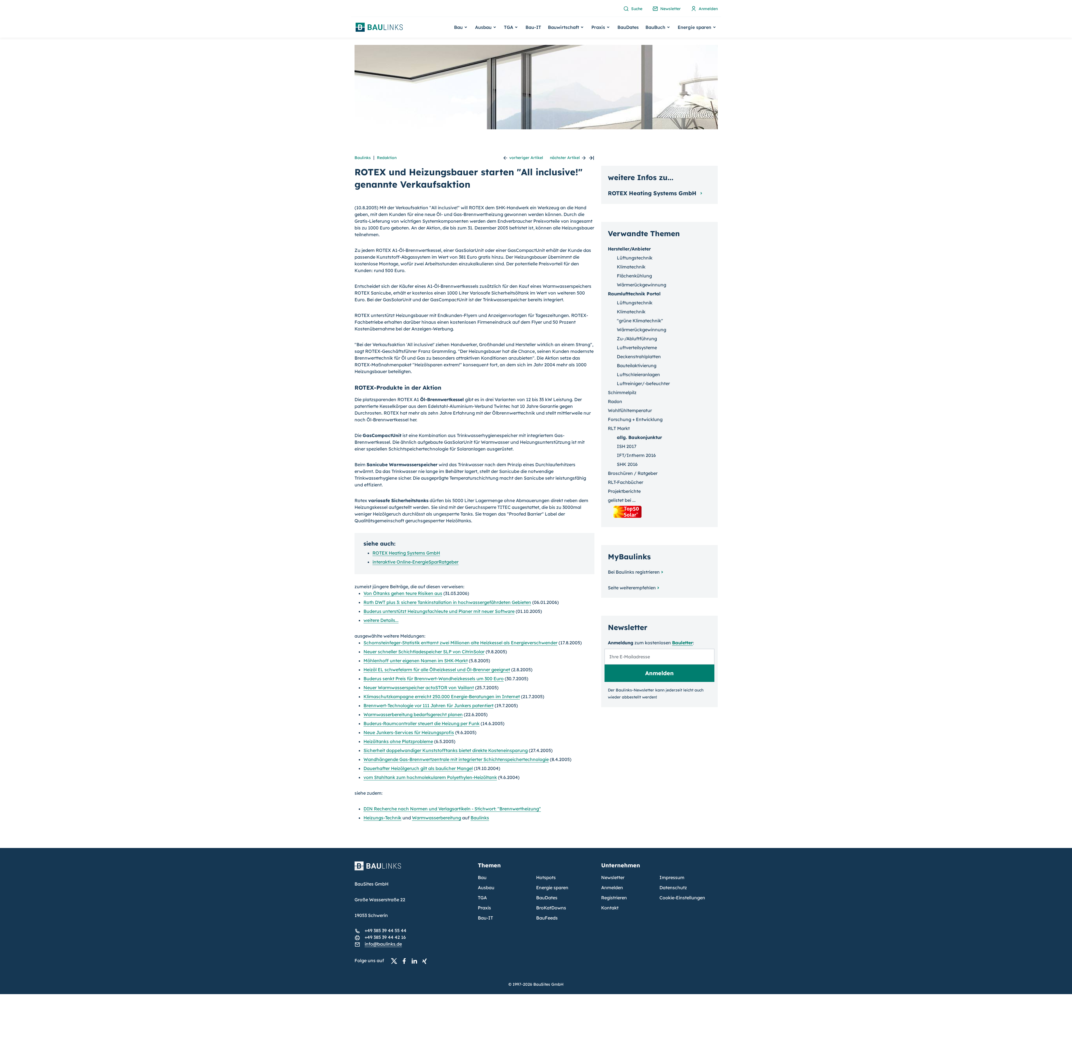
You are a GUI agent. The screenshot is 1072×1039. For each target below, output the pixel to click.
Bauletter (682, 642)
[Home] (413, 869)
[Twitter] (396, 960)
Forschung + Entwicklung (635, 419)
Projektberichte (624, 491)
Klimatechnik (631, 267)
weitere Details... (381, 620)
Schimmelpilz (622, 392)
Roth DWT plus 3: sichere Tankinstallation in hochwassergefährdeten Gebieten (447, 602)
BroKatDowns (551, 908)
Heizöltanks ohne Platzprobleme (398, 741)
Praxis (484, 908)
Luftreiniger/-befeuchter (643, 383)
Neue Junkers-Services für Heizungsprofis (408, 732)
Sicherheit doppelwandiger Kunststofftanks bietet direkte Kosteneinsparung (445, 750)
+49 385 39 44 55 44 (385, 930)
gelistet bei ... (622, 500)
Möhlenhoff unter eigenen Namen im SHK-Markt (415, 660)
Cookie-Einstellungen (682, 897)
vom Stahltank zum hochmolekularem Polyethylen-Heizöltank (430, 777)
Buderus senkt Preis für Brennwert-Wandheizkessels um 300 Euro (433, 678)
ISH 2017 (626, 446)
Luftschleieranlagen (638, 374)
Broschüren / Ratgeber (632, 473)
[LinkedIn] (416, 960)
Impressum (671, 877)
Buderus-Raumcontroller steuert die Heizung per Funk (421, 723)
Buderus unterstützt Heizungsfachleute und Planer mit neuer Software (439, 611)
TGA (482, 897)
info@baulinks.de (383, 944)
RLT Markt (619, 428)
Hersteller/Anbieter (629, 249)
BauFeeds (547, 918)
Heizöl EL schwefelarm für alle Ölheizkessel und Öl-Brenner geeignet (436, 669)
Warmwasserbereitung (436, 817)
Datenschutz (673, 887)
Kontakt (610, 908)
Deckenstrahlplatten (639, 356)
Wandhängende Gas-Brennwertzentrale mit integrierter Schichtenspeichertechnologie (456, 759)
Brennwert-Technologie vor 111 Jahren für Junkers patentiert (428, 705)
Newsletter (612, 877)
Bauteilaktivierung (636, 365)
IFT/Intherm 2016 (636, 455)
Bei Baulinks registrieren (634, 572)
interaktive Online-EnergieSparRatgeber (415, 562)
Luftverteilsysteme (637, 347)
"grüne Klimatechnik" (640, 320)
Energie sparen (552, 887)
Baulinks (363, 157)
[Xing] (426, 960)
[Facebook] (406, 960)
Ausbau (486, 887)
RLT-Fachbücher (625, 482)
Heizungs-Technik (382, 817)
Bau (482, 877)
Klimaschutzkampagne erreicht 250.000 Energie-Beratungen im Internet (441, 696)
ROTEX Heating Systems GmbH (406, 553)
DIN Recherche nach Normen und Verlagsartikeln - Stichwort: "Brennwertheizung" (452, 809)
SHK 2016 (627, 464)
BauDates (628, 27)
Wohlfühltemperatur (630, 410)
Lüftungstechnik (634, 258)
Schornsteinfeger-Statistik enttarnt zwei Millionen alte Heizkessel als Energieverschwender (460, 642)
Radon (615, 401)
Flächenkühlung (634, 276)
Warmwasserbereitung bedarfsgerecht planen (413, 714)
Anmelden (612, 887)
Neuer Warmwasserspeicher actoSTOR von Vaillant (418, 687)
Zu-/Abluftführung (637, 338)
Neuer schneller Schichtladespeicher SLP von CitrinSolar (424, 651)
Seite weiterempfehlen (632, 587)
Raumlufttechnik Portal (634, 293)
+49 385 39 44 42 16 (385, 937)
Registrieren (614, 897)
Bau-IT (533, 27)
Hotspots (546, 877)
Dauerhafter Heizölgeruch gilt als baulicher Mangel (418, 768)
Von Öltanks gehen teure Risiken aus (402, 593)
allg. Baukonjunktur (639, 437)
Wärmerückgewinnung (641, 285)
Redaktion (387, 157)
